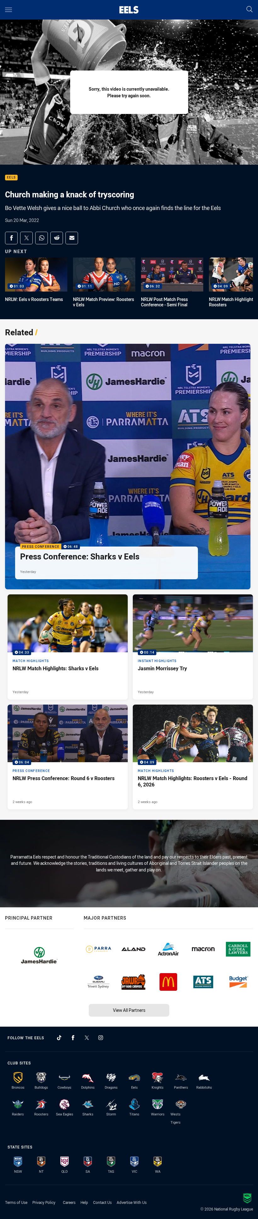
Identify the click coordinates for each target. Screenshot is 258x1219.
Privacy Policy (43, 1202)
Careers (69, 1202)
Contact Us (102, 1202)
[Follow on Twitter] (86, 1037)
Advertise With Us (132, 1202)
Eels (11, 178)
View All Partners (129, 1010)
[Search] (249, 10)
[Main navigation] (8, 9)
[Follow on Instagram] (100, 1037)
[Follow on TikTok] (59, 1037)
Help (84, 1202)
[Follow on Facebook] (73, 1037)
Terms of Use (16, 1202)
